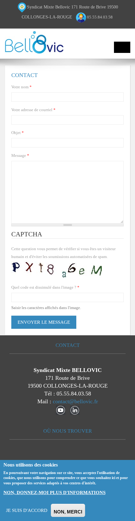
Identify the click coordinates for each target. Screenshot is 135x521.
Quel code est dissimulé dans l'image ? (45, 287)
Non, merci (68, 511)
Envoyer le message (44, 322)
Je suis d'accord (26, 510)
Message (20, 155)
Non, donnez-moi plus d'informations (54, 492)
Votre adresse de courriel (33, 109)
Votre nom (21, 87)
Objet (17, 132)
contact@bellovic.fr (75, 401)
